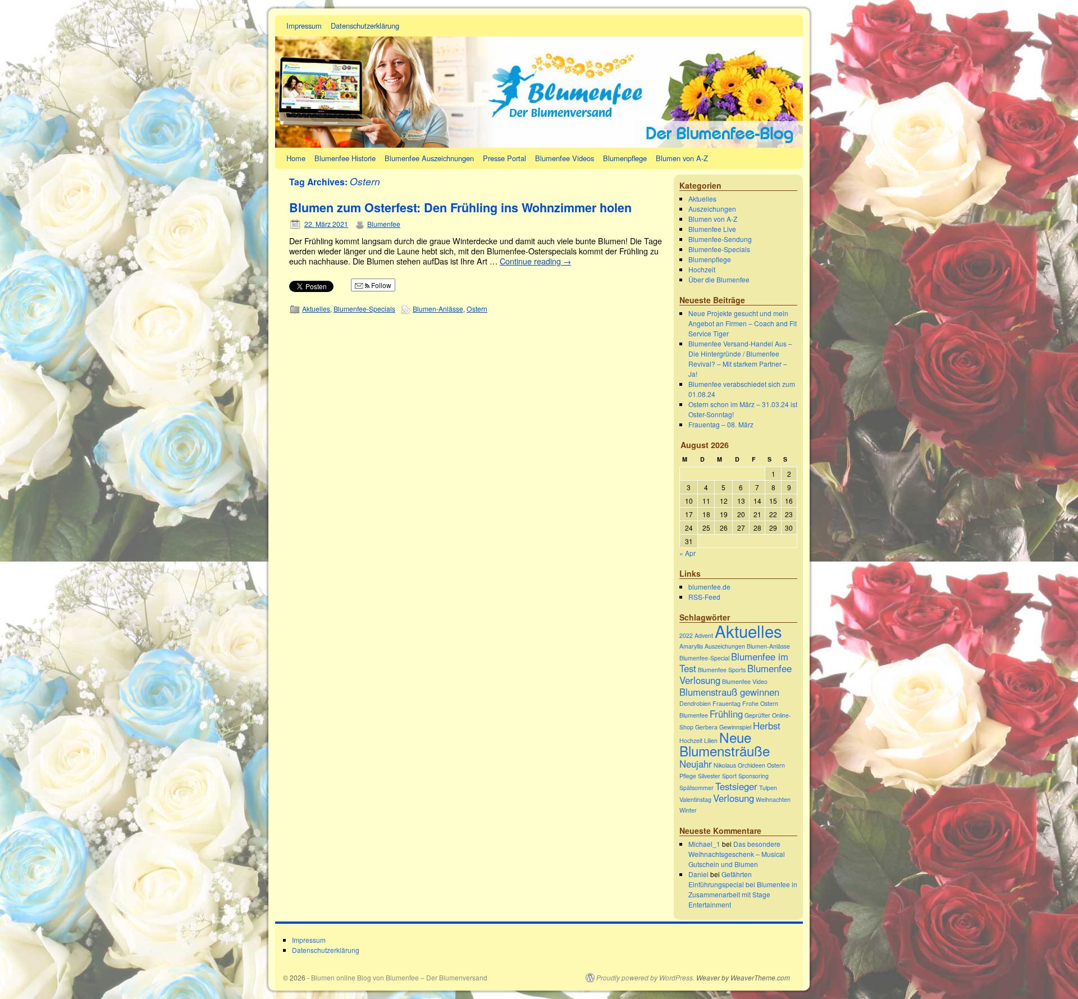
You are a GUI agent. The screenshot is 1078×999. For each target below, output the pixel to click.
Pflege (687, 776)
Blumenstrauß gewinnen (729, 692)
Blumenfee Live (712, 229)
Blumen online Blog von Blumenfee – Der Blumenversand (399, 977)
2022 (686, 635)
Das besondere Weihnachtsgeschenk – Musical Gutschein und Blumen (736, 854)
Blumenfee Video (745, 681)
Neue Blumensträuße (724, 743)
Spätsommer (696, 787)
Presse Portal (504, 158)
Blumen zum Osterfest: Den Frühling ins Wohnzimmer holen (460, 207)
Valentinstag (695, 799)
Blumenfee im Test (733, 662)
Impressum (304, 25)
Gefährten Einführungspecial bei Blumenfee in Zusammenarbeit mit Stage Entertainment (742, 889)
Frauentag (726, 703)
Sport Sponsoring (745, 776)
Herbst (766, 725)
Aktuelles (316, 308)
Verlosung (733, 798)
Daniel (698, 874)
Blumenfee (383, 224)
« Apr (687, 553)
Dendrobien (695, 703)
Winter (688, 810)
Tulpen (768, 787)
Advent (704, 635)
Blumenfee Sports (722, 669)
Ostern (477, 308)
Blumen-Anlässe (438, 308)
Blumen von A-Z (682, 158)
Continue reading (535, 261)
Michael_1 (704, 844)
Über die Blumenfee (719, 279)
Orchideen (751, 765)
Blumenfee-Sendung (720, 239)
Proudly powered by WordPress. (645, 977)
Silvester (709, 776)
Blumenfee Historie (345, 158)
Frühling (726, 713)
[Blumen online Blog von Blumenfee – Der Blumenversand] (539, 81)
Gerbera (706, 727)
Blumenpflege (625, 158)
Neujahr (695, 763)
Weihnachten (773, 799)
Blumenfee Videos (564, 158)
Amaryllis (691, 646)
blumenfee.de (709, 586)
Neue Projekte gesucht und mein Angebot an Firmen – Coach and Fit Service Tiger (742, 323)
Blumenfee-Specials (364, 308)
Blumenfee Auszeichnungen (429, 158)
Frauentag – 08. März (720, 424)
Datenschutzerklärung (365, 25)
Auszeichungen (712, 208)
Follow (380, 285)
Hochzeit (701, 269)
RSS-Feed (704, 596)
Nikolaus (725, 765)
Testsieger (736, 786)
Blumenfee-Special (704, 658)
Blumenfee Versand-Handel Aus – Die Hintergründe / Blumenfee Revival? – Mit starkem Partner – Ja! (740, 358)
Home (295, 158)
